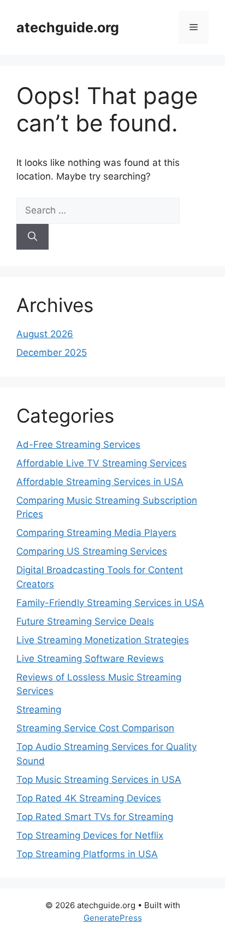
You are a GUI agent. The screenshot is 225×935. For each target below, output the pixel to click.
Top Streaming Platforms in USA (87, 854)
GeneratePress (113, 918)
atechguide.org (67, 27)
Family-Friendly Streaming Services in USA (110, 602)
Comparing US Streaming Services (91, 551)
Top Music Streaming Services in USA (98, 779)
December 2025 (51, 352)
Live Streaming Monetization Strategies (102, 639)
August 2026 (44, 333)
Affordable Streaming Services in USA (99, 481)
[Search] (32, 237)
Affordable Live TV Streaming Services (101, 463)
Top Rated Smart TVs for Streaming (94, 816)
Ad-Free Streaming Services (78, 444)
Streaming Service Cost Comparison (95, 728)
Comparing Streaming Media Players (96, 532)
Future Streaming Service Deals (85, 621)
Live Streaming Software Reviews (90, 658)
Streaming (38, 709)
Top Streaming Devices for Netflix (89, 835)
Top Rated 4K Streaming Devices (88, 798)
